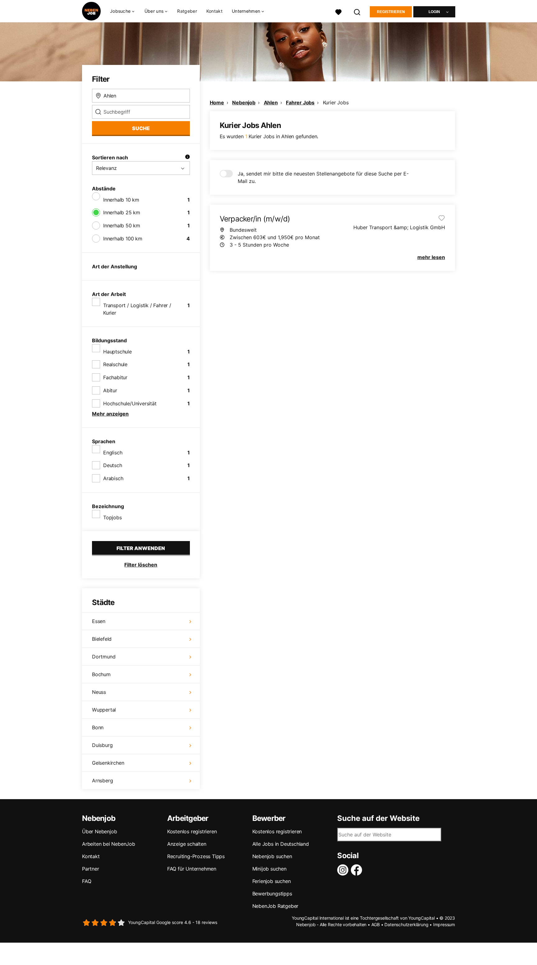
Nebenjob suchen (272, 856)
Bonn (97, 727)
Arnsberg (102, 780)
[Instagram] (344, 870)
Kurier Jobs (336, 102)
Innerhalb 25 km (121, 212)
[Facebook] (358, 870)
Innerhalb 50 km (121, 225)
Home (217, 102)
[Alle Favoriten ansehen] (338, 11)
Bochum (101, 674)
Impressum (444, 924)
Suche (141, 128)
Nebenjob (243, 102)
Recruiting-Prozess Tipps (196, 856)
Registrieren (391, 12)
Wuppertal (104, 710)
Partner (90, 869)
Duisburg (102, 745)
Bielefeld (102, 639)
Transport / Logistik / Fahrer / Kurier (137, 309)
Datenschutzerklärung (406, 924)
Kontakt (214, 11)
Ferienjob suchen (271, 881)
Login (434, 12)
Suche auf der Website (378, 818)
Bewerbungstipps (272, 893)
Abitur (110, 390)
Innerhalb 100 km (122, 238)
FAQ (86, 881)
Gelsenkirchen (108, 763)
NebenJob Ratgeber (275, 906)
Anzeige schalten (186, 844)
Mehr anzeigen (110, 414)
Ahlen (271, 102)
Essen (98, 621)
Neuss (99, 692)
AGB (375, 924)
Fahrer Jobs (300, 102)
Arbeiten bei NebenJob (108, 844)
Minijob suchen (269, 869)
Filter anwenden (141, 548)
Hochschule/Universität (130, 403)
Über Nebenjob (99, 831)
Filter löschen (140, 565)
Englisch (112, 452)
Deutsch (112, 465)
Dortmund (103, 656)
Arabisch (113, 478)
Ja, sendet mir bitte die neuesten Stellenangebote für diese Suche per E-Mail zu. (323, 177)
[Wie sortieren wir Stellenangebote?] (187, 157)
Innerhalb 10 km (121, 200)
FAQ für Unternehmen (191, 869)
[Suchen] (357, 11)
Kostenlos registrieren (192, 831)
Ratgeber (187, 11)
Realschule (115, 364)
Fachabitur (115, 377)
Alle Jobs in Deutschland (280, 844)
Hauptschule (117, 351)
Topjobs (112, 517)
